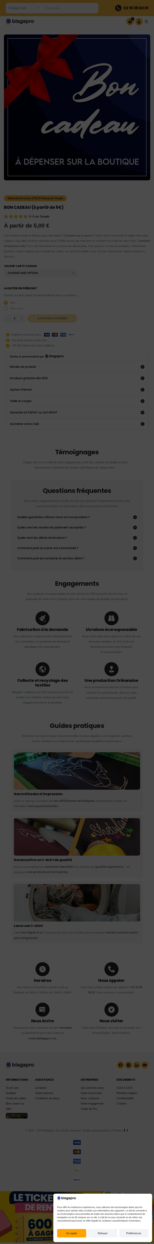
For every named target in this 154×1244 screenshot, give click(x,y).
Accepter (71, 1233)
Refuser (103, 1233)
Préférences (133, 1233)
